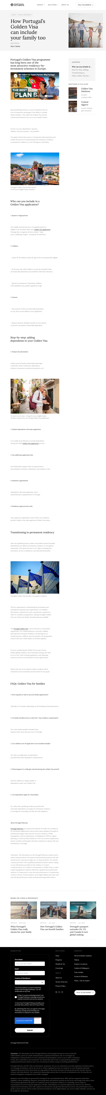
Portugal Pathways (17, 829)
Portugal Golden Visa (21, 629)
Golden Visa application (42, 229)
